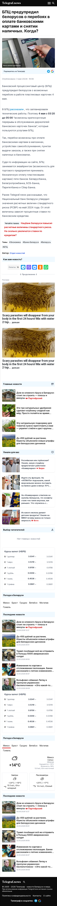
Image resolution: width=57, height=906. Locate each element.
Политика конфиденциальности (16, 896)
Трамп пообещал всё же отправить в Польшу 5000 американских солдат (35, 654)
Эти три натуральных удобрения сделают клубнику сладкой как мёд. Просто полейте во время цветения (33, 412)
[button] (49, 71)
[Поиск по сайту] (53, 3)
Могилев (44, 602)
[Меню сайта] (49, 3)
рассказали (17, 109)
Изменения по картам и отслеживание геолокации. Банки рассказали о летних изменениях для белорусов (34, 669)
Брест (15, 602)
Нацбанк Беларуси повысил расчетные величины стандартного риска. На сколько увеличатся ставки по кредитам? (28, 229)
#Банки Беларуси (31, 242)
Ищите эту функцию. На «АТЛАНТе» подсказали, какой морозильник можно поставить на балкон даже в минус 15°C (36, 483)
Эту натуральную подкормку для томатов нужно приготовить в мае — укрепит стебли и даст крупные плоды (34, 427)
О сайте (47, 896)
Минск (6, 602)
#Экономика (15, 242)
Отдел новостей (17, 253)
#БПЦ (5, 247)
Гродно (23, 602)
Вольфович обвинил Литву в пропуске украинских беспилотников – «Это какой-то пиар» (33, 684)
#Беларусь (46, 242)
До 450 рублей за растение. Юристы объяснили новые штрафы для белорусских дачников (35, 441)
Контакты (37, 896)
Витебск (33, 602)
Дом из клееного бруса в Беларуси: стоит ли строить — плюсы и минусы (35, 395)
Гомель (7, 607)
